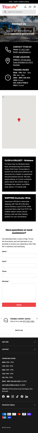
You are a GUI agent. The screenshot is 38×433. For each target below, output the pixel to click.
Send (19, 305)
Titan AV (8, 427)
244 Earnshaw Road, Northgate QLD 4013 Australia (23, 62)
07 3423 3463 (24, 50)
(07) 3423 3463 (28, 321)
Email (4, 261)
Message (5, 281)
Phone (4, 271)
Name (4, 251)
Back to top (19, 330)
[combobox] (19, 12)
